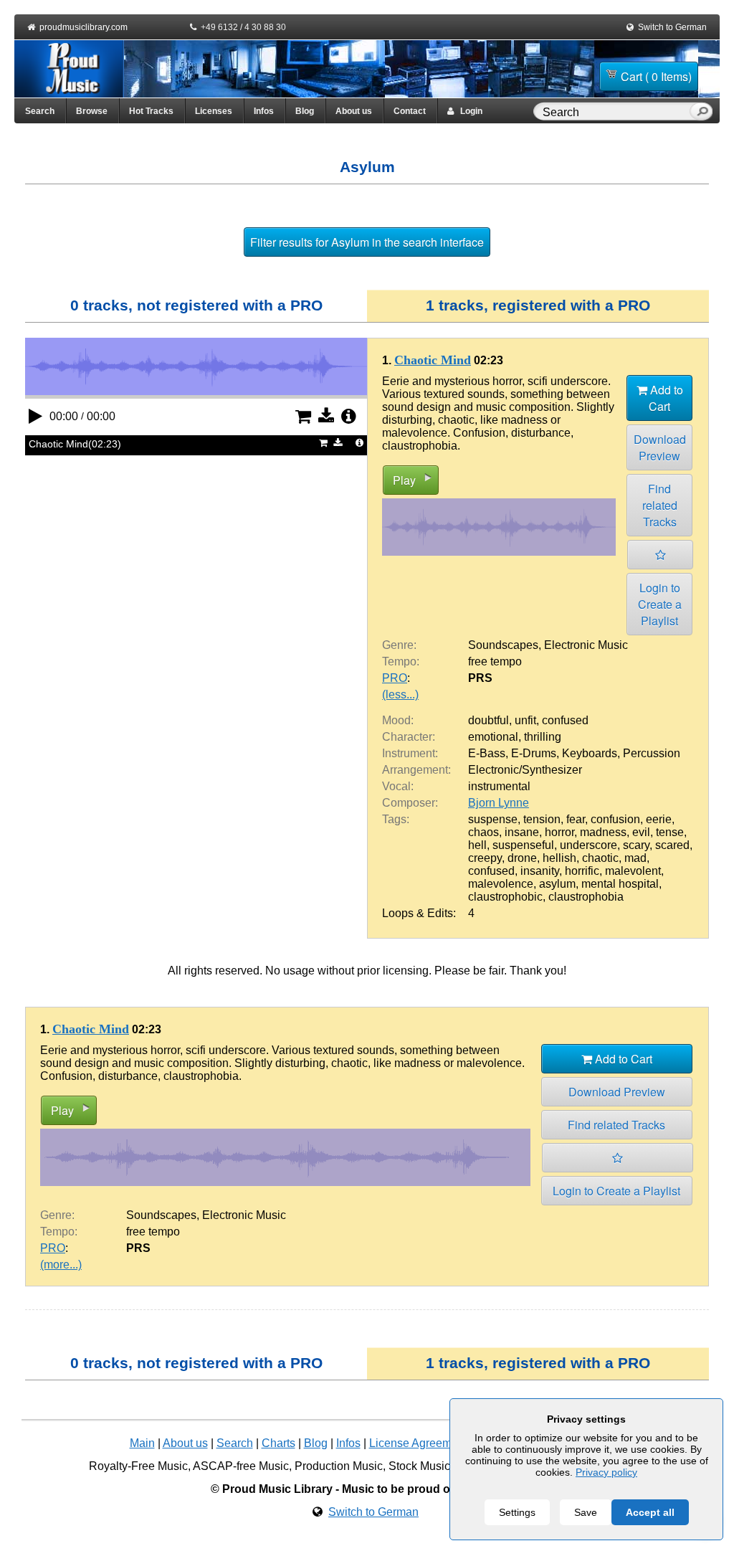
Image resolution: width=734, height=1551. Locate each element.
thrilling (542, 737)
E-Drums (533, 753)
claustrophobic (505, 897)
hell (477, 845)
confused (565, 720)
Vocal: (398, 786)
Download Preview (660, 447)
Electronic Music (586, 645)
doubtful (488, 720)
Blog (304, 111)
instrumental (499, 786)
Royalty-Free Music (138, 1466)
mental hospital (620, 884)
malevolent (633, 871)
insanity (539, 871)
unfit (525, 720)
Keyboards (589, 753)
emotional (493, 737)
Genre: (399, 645)
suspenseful (523, 845)
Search (39, 111)
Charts (278, 1443)
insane (522, 832)
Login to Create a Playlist (660, 604)
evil (641, 832)
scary (636, 845)
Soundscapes (503, 645)
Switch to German (672, 27)
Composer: (410, 803)
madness (603, 832)
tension (542, 819)
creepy (485, 858)
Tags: (395, 819)
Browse (92, 111)
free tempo (495, 661)
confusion (615, 819)
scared (672, 845)
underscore (588, 845)
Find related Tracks (659, 505)
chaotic (600, 858)
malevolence (500, 884)
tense (670, 832)
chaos (483, 832)
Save (585, 1512)
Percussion (651, 753)
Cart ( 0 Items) (656, 76)
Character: (408, 737)
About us (353, 111)
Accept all (650, 1512)
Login (468, 111)
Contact (410, 111)
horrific (582, 871)
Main (142, 1443)
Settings (517, 1512)
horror (559, 832)
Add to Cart (665, 397)
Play (404, 480)
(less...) (400, 694)
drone (522, 858)
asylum (557, 884)
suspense (493, 819)
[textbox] (614, 112)
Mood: (398, 720)
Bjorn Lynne (498, 803)
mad (635, 858)
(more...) (61, 1264)
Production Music (339, 1466)
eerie (659, 819)
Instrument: (410, 753)
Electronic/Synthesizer (525, 770)
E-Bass (486, 753)
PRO (394, 678)
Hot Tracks (151, 111)
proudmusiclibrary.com (83, 27)
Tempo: (400, 661)
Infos (264, 111)
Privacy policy (606, 1472)
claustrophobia (586, 897)
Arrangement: (416, 770)
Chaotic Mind (432, 360)
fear (575, 819)
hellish (559, 858)
